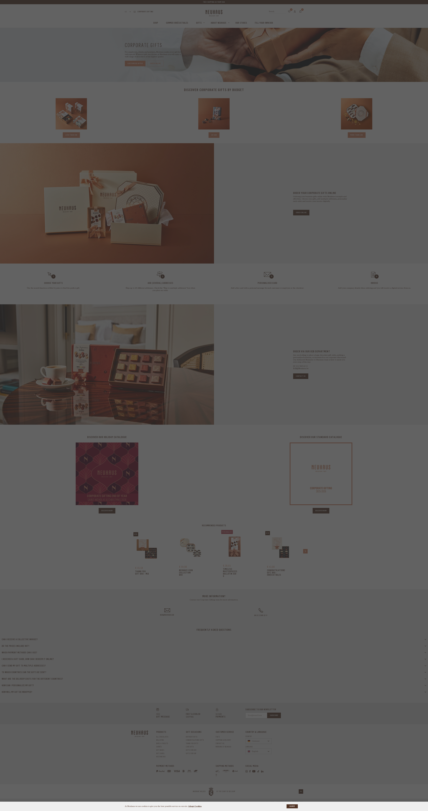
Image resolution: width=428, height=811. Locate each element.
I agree (292, 806)
